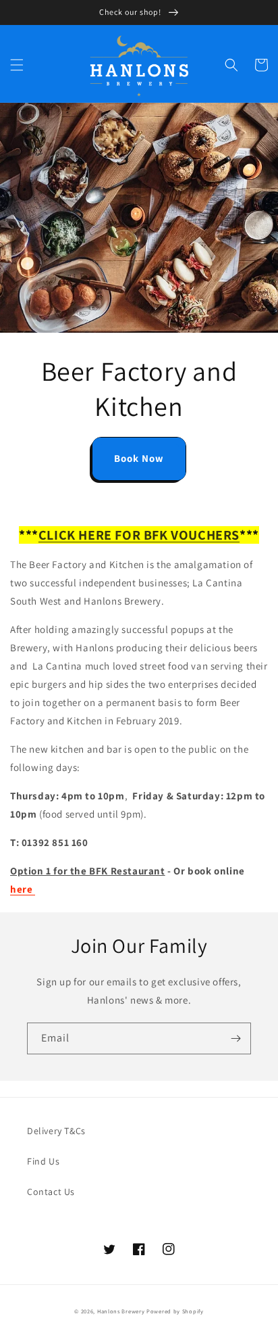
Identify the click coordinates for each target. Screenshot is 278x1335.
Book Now (139, 458)
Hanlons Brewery (121, 1311)
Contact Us (51, 1192)
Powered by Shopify (175, 1311)
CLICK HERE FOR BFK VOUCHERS (139, 535)
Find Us (43, 1161)
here (22, 889)
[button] (17, 65)
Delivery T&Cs (56, 1131)
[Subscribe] (235, 1038)
